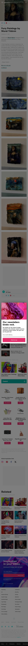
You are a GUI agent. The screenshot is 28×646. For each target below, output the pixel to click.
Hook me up (14, 340)
